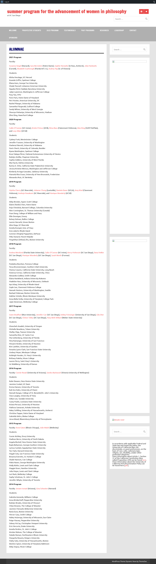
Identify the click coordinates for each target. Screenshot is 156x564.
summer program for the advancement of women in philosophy (66, 11)
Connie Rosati (21, 372)
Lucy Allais (17, 131)
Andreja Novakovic (25, 193)
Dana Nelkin (99, 252)
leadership (119, 30)
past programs (87, 30)
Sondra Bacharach (54, 372)
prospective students (31, 30)
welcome (13, 30)
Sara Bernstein (36, 66)
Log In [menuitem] (7, 2)
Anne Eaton (20, 427)
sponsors (13, 37)
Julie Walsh (44, 427)
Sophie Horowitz (61, 66)
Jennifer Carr (41, 314)
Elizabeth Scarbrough (25, 68)
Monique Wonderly (57, 193)
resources (104, 30)
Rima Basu (53, 128)
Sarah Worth (56, 255)
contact (133, 30)
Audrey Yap (53, 68)
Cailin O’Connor (15, 128)
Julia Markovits (91, 66)
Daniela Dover (62, 190)
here (144, 460)
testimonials (70, 30)
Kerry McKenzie (73, 252)
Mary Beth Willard (54, 317)
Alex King (81, 128)
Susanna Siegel (15, 66)
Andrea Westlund (16, 252)
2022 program (52, 30)
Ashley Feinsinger (67, 314)
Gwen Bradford (15, 314)
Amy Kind (79, 190)
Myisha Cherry (15, 190)
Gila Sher (100, 314)
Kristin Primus (37, 128)
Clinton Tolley (27, 317)
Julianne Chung (40, 190)
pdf (126, 465)
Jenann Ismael (21, 488)
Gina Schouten (42, 488)
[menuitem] (2, 2)
